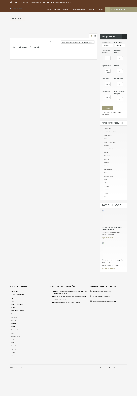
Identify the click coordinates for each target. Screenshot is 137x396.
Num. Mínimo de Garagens (119, 93)
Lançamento (108, 169)
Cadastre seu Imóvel (78, 9)
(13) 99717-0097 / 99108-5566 (101, 296)
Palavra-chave (106, 42)
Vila (105, 196)
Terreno (106, 190)
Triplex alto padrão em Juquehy (112, 260)
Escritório (107, 156)
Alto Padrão (107, 128)
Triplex (106, 193)
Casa (105, 139)
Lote (105, 173)
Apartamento (108, 135)
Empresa (57, 9)
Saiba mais (111, 234)
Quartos (116, 66)
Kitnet (106, 166)
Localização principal (106, 52)
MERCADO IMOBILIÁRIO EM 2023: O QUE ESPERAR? (66, 302)
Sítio (105, 183)
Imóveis (65, 9)
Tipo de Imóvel (106, 66)
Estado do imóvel (117, 52)
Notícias (91, 9)
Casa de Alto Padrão (110, 142)
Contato (100, 9)
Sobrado (107, 186)
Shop (106, 179)
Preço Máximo (106, 92)
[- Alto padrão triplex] (107, 73)
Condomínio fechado (110, 149)
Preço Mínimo (118, 79)
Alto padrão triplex (111, 132)
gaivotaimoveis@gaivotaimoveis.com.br (59, 2)
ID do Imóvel (118, 42)
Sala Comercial (108, 176)
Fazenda (106, 159)
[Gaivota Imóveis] (16, 10)
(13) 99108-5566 (119, 9)
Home (49, 9)
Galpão (106, 162)
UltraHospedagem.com (120, 368)
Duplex (106, 152)
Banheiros (105, 79)
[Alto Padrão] (107, 71)
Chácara (106, 145)
